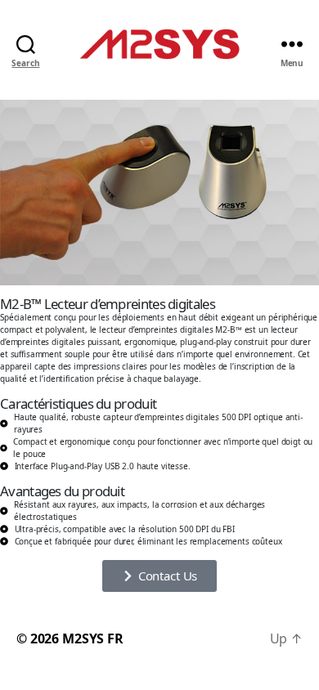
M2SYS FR (93, 638)
